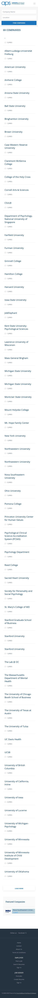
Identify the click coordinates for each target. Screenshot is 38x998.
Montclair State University (18, 396)
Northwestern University (17, 448)
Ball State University (15, 105)
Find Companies (19, 23)
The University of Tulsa (16, 726)
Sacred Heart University (17, 577)
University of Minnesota (17, 839)
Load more (19, 888)
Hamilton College (13, 273)
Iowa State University (15, 299)
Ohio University (13, 490)
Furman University (14, 247)
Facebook (21, 933)
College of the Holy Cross (17, 176)
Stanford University (15, 636)
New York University (15, 435)
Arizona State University (17, 92)
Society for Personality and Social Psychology (18, 592)
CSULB (8, 202)
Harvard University (14, 286)
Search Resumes (19, 964)
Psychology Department (17, 551)
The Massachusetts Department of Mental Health (16, 678)
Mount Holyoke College (17, 409)
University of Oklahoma (17, 871)
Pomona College (13, 503)
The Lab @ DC (12, 661)
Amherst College (13, 79)
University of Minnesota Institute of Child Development (17, 855)
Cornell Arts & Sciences (17, 189)
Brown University (13, 131)
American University (15, 66)
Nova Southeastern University (15, 476)
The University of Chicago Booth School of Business (18, 696)
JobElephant (11, 312)
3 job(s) (9, 42)
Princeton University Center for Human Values (19, 518)
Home (19, 943)
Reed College (11, 564)
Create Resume (19, 979)
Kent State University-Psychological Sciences (16, 327)
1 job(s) (9, 58)
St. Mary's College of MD (17, 606)
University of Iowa (14, 797)
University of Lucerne (16, 810)
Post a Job (19, 961)
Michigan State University (18, 370)
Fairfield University (14, 235)
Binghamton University (16, 118)
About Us (19, 949)
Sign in (19, 967)
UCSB (7, 752)
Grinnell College (13, 260)
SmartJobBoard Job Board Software (26, 993)
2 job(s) (9, 136)
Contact (19, 946)
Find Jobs (19, 976)
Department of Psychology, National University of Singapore (19, 219)
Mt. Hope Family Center (17, 422)
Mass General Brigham (16, 357)
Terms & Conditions (19, 952)
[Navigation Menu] (34, 3)
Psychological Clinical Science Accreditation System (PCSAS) (16, 536)
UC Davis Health (13, 739)
